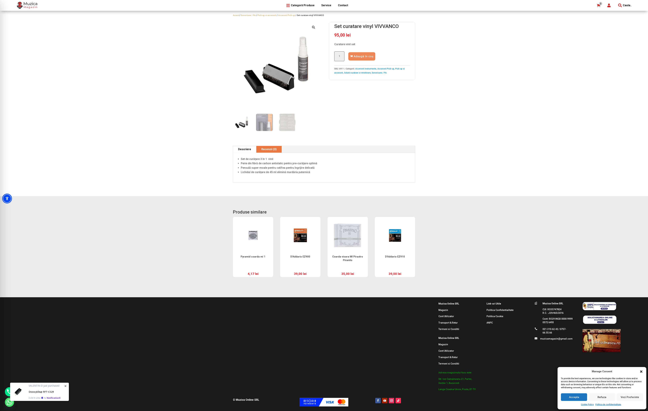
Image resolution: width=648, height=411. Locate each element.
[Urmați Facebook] (378, 400)
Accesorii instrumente (365, 69)
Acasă (236, 15)
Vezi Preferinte (630, 397)
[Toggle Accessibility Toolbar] (7, 198)
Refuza (602, 397)
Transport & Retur (448, 322)
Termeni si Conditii (448, 329)
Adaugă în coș (363, 56)
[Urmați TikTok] (398, 400)
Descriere (244, 149)
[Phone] (9, 391)
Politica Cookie (495, 316)
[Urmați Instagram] (391, 400)
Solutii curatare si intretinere (357, 73)
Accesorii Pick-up (286, 15)
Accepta (574, 397)
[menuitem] (26, 5)
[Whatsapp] (9, 402)
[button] (641, 371)
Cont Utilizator (446, 316)
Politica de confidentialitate (608, 404)
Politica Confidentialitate (500, 310)
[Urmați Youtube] (384, 400)
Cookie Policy (587, 404)
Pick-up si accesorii (267, 15)
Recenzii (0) (269, 149)
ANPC (490, 322)
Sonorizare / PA (248, 15)
